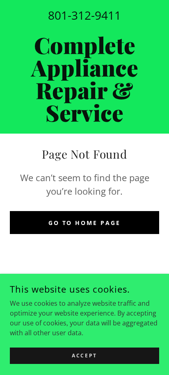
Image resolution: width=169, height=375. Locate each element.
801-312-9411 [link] (84, 15)
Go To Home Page (84, 223)
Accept (84, 355)
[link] (84, 79)
